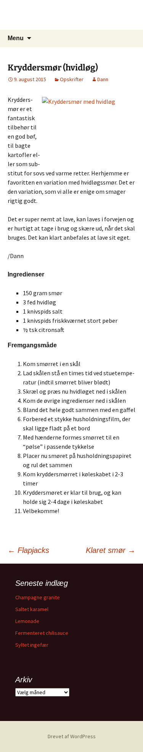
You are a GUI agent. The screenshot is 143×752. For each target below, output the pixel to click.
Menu (16, 38)
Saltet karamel (31, 609)
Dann (102, 79)
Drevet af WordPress (72, 736)
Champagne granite (37, 597)
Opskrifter (72, 79)
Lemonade (27, 621)
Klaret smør (110, 550)
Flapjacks (28, 550)
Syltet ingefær (31, 644)
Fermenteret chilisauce (41, 632)
